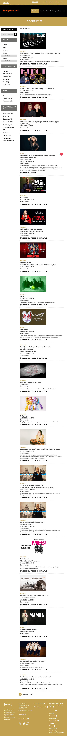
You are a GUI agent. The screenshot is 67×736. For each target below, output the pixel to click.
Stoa (50, 723)
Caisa (51, 713)
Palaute (45, 1)
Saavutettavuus (22, 719)
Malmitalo (52, 718)
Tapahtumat (35, 11)
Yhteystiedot (59, 1)
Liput (63, 11)
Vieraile (42, 11)
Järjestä (48, 11)
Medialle (51, 1)
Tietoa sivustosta (38, 703)
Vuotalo (51, 726)
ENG (37, 1)
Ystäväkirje (21, 714)
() (7, 76)
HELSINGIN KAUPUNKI (56, 703)
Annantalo (52, 710)
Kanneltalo (52, 716)
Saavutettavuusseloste (40, 707)
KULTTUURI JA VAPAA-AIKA (56, 705)
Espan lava (52, 728)
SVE (33, 1)
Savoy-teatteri (10, 12)
